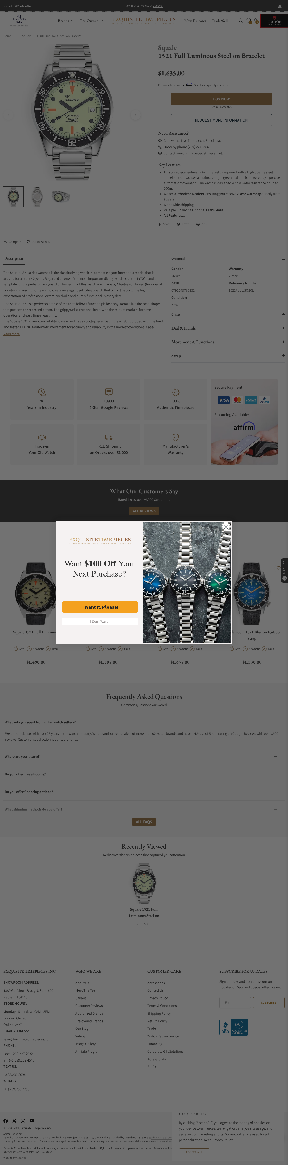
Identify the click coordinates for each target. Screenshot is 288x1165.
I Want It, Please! (100, 607)
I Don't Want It (100, 621)
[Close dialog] (226, 527)
